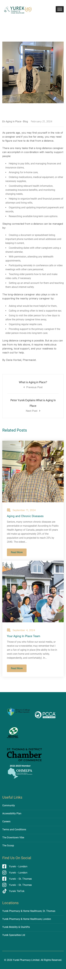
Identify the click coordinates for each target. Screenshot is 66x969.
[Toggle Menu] (59, 9)
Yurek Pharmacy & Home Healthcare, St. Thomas (28, 911)
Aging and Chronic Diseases (25, 516)
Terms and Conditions (14, 829)
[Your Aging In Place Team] (33, 591)
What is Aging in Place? (33, 385)
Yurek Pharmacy (22, 960)
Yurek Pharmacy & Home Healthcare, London (26, 919)
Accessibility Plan (11, 813)
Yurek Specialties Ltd (13, 935)
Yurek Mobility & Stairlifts (16, 927)
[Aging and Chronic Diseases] (33, 471)
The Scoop (8, 845)
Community (8, 805)
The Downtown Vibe (13, 837)
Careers (6, 821)
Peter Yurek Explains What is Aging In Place (33, 405)
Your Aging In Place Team (23, 636)
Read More (17, 552)
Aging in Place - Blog (17, 121)
